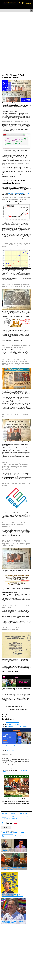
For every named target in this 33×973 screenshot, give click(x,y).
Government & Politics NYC (24, 110)
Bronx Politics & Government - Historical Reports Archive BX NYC (12, 921)
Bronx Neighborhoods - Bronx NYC (13, 745)
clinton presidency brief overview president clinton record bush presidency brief (14, 814)
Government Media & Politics (12, 818)
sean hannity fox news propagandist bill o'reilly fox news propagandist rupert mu (16, 816)
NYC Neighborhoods (12, 110)
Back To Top (4, 809)
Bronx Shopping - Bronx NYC (12, 724)
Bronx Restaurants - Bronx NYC (12, 722)
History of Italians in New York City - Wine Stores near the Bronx (13, 833)
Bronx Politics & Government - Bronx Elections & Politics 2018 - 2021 (14, 868)
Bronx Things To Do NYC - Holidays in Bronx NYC (17, 726)
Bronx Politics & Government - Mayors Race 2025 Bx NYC (13, 849)
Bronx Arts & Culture (10, 750)
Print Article (6, 827)
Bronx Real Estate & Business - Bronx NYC (15, 748)
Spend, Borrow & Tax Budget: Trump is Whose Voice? (14, 835)
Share (4, 823)
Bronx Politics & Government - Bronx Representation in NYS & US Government (12, 895)
